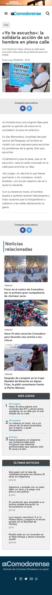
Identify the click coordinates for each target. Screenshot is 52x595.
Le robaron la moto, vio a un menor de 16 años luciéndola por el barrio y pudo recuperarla (25, 426)
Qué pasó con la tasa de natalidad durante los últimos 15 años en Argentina (27, 474)
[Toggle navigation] (6, 13)
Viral (6, 25)
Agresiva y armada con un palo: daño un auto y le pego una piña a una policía (27, 489)
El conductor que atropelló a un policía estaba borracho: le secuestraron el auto (26, 504)
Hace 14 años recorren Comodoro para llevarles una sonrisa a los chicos (24, 337)
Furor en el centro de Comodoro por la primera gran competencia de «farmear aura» (24, 293)
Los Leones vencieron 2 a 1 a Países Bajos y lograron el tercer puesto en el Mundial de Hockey (27, 520)
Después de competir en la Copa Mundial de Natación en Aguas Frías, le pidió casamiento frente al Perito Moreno (24, 382)
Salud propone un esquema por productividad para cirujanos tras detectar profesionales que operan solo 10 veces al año (26, 444)
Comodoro (16, 404)
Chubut (14, 437)
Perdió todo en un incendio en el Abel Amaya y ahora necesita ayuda (27, 536)
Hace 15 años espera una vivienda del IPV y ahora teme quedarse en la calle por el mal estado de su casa (26, 410)
